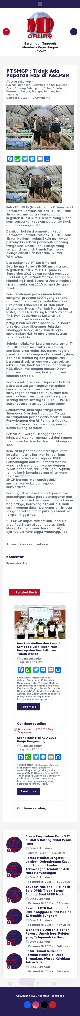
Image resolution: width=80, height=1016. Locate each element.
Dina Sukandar (21, 81)
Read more (28, 706)
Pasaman (12, 91)
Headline (24, 85)
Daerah (11, 85)
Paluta (57, 88)
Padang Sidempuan (28, 88)
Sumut (59, 91)
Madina (49, 85)
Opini (9, 88)
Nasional (62, 85)
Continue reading (32, 723)
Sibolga (36, 91)
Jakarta (37, 85)
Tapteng (12, 94)
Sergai (25, 91)
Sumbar (48, 91)
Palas (47, 88)
